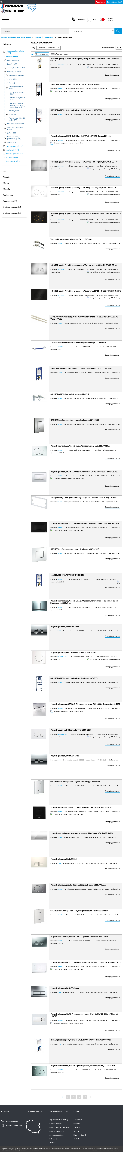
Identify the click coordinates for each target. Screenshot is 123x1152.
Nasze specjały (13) (13, 161)
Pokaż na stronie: (108, 48)
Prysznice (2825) (13, 60)
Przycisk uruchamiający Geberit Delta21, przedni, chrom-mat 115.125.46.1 (80, 936)
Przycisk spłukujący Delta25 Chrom (64, 626)
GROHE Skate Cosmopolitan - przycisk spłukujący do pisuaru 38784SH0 (79, 911)
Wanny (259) (11, 142)
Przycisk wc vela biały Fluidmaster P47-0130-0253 (70, 730)
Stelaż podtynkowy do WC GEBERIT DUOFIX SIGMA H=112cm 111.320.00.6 (81, 368)
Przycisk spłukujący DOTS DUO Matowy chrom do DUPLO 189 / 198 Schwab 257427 (84, 472)
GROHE (60, 114)
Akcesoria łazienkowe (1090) (15, 128)
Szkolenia (77, 1127)
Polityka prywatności (56, 1131)
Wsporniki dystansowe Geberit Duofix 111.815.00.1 (71, 239)
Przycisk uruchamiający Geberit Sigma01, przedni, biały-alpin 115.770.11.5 (80, 446)
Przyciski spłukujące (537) (17, 93)
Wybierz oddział (12, 1121)
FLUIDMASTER (62, 656)
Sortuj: (33, 48)
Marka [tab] (6, 183)
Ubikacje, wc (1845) (14, 72)
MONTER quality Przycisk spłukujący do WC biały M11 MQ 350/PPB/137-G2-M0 (83, 188)
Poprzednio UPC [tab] (10, 201)
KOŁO (59, 631)
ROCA (59, 1044)
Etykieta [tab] (6, 177)
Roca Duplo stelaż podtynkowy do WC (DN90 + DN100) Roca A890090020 (80, 1040)
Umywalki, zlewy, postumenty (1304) (14, 138)
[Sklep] (19, 11)
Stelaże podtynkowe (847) (16, 87)
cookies (24, 1148)
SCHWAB (61, 88)
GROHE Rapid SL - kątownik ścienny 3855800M (69, 394)
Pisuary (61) (13, 83)
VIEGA (60, 323)
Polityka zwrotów (55, 1124)
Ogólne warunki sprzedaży (58, 1120)
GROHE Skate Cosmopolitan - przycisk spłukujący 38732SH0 (74, 549)
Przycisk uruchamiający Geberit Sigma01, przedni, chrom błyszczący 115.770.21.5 (82, 1065)
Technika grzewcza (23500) (15, 154)
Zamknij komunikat (21, 1150)
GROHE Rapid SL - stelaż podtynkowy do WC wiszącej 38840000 (76, 110)
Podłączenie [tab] (8, 195)
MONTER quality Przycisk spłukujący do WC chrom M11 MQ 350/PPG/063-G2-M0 (83, 265)
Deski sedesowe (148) (16, 75)
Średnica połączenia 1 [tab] (12, 207)
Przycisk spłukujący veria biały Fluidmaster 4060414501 (73, 652)
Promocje (77, 1124)
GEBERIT (60, 243)
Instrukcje (52, 1143)
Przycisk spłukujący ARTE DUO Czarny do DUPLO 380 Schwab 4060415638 (80, 807)
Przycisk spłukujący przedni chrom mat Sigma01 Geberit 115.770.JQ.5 (78, 885)
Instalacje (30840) (12, 150)
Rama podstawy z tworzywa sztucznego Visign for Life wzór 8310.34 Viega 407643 (83, 497)
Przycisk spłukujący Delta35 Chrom (64, 756)
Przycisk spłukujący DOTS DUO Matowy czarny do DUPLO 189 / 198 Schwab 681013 (84, 523)
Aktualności (78, 1120)
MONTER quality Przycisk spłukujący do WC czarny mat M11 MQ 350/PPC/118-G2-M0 (85, 291)
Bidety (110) (13, 114)
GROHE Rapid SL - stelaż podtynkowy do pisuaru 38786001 (74, 678)
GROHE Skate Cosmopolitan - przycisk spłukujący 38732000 (74, 420)
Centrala (77, 1139)
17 (85, 1097)
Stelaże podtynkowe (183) (17, 99)
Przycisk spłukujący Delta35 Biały (64, 859)
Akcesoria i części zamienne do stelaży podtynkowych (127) (17, 105)
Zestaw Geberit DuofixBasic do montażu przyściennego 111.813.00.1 (78, 342)
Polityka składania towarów (59, 1127)
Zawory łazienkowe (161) (16, 68)
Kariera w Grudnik (80, 1135)
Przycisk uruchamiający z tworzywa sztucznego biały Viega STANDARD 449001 (82, 833)
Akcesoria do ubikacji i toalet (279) (17, 119)
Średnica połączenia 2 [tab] (12, 213)
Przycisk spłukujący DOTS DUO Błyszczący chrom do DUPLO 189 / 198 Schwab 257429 (85, 962)
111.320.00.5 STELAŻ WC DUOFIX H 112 (67, 575)
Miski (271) (13, 79)
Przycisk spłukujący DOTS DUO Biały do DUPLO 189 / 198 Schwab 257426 (80, 136)
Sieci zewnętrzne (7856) (14, 146)
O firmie (76, 1131)
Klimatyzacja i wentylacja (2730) (15, 52)
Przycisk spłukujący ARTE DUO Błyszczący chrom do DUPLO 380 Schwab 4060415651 (85, 704)
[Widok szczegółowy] (32, 53)
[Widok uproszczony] (52, 53)
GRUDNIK (61, 65)
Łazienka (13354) (12, 57)
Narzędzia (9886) (12, 157)
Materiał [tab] (6, 189)
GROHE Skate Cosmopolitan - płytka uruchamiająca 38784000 (75, 781)
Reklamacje (53, 1139)
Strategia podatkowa (56, 1135)
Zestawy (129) (14, 111)
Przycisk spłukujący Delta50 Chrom (64, 988)
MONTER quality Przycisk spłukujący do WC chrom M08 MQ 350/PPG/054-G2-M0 (83, 162)
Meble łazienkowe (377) (15, 124)
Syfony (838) (11, 133)
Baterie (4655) (12, 64)
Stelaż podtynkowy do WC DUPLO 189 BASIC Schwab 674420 (75, 84)
